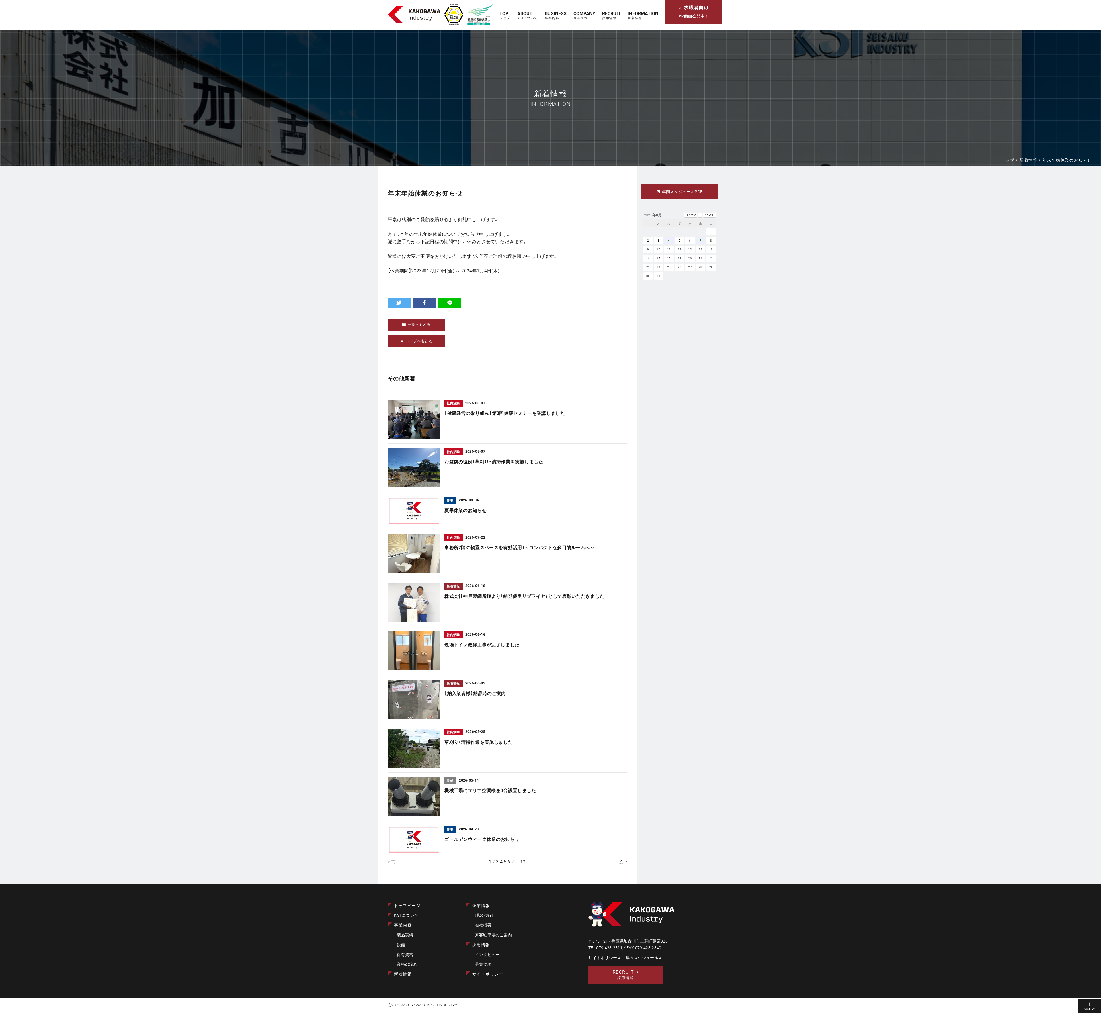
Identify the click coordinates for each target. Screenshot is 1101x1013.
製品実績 (405, 934)
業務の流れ (407, 964)
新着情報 (403, 974)
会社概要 (483, 925)
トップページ (407, 905)
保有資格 (405, 954)
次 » (623, 862)
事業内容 (403, 925)
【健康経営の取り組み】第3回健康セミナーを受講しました (504, 413)
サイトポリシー (487, 974)
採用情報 (481, 945)
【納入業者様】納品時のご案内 (475, 693)
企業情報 (481, 905)
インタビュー (487, 954)
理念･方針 (484, 915)
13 (523, 862)
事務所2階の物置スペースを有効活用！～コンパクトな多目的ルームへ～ (519, 547)
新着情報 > (1031, 160)
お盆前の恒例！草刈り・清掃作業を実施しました (493, 461)
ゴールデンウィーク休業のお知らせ (481, 839)
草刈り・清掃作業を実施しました (478, 742)
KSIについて (406, 915)
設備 (401, 945)
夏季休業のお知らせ (465, 510)
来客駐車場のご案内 (493, 934)
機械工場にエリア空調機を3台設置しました (490, 790)
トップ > (1010, 160)
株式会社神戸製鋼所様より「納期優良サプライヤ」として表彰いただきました (524, 596)
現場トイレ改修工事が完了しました (481, 644)
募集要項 (483, 964)
